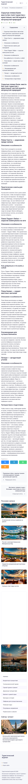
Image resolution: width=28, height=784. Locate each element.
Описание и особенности (11, 43)
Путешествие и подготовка (13, 79)
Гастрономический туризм (10, 684)
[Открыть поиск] (16, 3)
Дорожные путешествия (10, 691)
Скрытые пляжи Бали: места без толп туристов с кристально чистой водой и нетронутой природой (12, 33)
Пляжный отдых (7, 705)
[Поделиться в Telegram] (14, 462)
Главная (5, 762)
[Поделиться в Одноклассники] (5, 466)
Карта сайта (6, 765)
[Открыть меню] (26, 3)
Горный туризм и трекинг (10, 687)
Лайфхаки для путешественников (12, 701)
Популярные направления (10, 708)
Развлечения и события (10, 711)
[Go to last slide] (3, 733)
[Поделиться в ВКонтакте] (5, 462)
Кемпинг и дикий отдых (9, 694)
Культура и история (8, 698)
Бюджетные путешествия (10, 680)
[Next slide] (24, 669)
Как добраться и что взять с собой (14, 58)
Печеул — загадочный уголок (13, 73)
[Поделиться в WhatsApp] (23, 462)
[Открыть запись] (14, 514)
